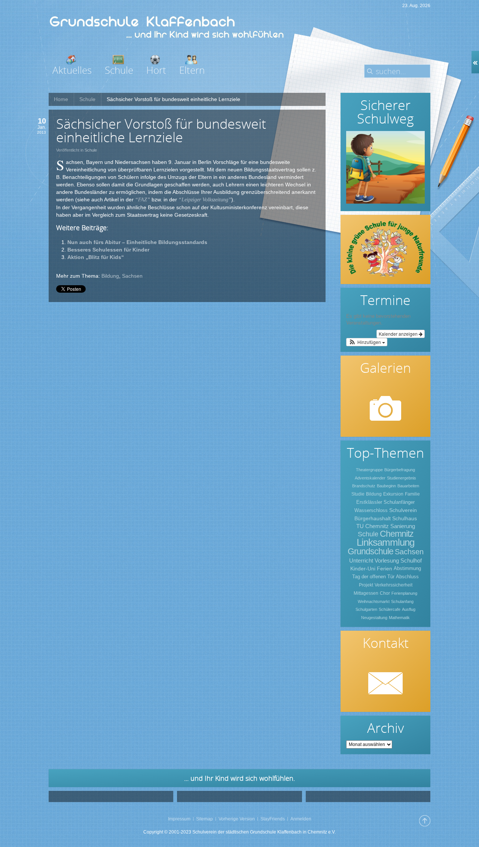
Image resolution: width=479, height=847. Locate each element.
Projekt (366, 585)
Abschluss (407, 576)
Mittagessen (366, 593)
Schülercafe (389, 609)
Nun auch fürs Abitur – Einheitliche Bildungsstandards (137, 242)
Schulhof (411, 560)
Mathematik (399, 617)
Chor (385, 593)
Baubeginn (386, 486)
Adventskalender (370, 478)
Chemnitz (397, 534)
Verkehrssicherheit (393, 585)
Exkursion (393, 494)
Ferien (384, 569)
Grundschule (370, 551)
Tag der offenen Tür (373, 576)
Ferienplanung (404, 593)
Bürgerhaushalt (372, 518)
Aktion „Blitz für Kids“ (95, 257)
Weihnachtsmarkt (374, 601)
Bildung (110, 276)
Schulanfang (402, 601)
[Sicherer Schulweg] (385, 167)
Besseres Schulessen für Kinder (108, 250)
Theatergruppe (369, 469)
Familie (412, 494)
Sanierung (402, 526)
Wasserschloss (371, 510)
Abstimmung (407, 568)
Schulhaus (404, 518)
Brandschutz (363, 486)
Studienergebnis (401, 478)
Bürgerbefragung (399, 469)
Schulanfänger (399, 502)
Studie (357, 494)
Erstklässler (369, 502)
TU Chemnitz (372, 526)
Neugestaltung (374, 617)
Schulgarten (366, 609)
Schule (87, 99)
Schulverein (403, 510)
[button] (367, 342)
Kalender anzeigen (399, 333)
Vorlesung (387, 560)
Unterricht (361, 560)
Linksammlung (385, 542)
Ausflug (408, 609)
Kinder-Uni (362, 569)
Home (61, 99)
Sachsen (132, 276)
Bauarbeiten (408, 486)
